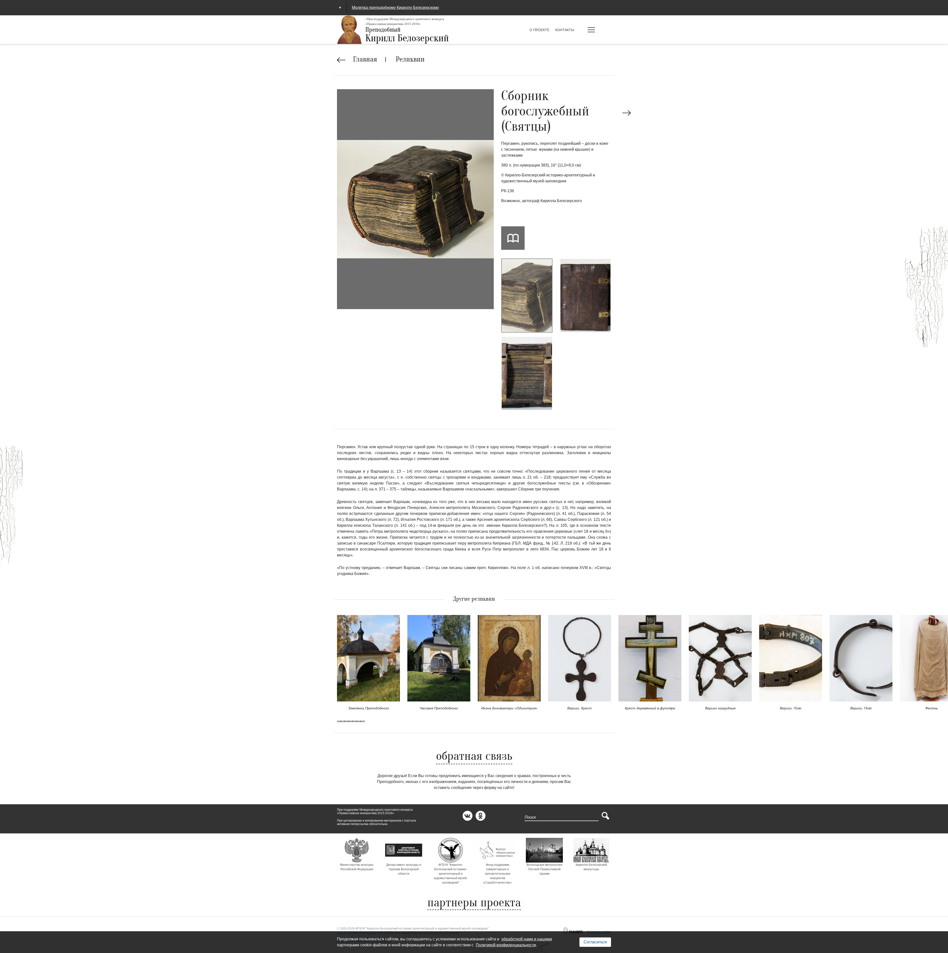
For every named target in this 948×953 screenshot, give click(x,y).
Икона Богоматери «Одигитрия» (509, 708)
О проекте (539, 30)
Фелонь (931, 708)
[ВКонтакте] (467, 816)
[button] (339, 721)
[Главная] (349, 29)
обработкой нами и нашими (526, 939)
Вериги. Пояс (791, 708)
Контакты (564, 30)
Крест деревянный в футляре (650, 708)
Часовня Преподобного (439, 708)
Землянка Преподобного (368, 708)
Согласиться (595, 942)
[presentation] (626, 113)
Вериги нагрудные (720, 708)
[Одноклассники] (480, 816)
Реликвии (410, 59)
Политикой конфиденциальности (506, 945)
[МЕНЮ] (598, 30)
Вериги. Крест (579, 708)
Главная (365, 59)
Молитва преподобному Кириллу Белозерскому (395, 7)
